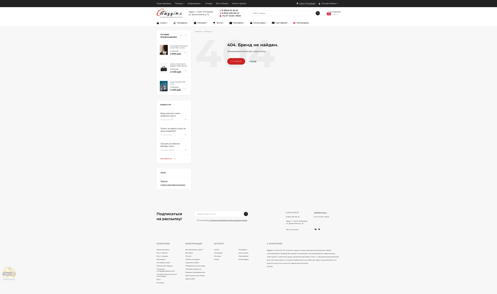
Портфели (242, 250)
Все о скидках (162, 256)
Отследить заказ (163, 263)
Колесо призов (239, 3)
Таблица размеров (193, 269)
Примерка (161, 259)
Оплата (188, 256)
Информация (194, 3)
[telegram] (319, 229)
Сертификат (243, 256)
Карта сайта (190, 279)
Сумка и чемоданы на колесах (172, 185)
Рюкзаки (217, 256)
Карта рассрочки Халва (195, 275)
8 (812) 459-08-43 (292, 217)
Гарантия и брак (192, 263)
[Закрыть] (16, 265)
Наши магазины (163, 3)
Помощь (178, 3)
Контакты (160, 283)
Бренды (208, 31)
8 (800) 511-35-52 (292, 212)
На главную (236, 61)
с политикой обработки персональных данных (228, 220)
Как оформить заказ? (194, 250)
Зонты (216, 259)
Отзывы (208, 3)
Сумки (216, 250)
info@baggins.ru (320, 212)
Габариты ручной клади (195, 266)
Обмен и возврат (192, 259)
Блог (159, 279)
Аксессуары (243, 253)
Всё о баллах (222, 3)
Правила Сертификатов (195, 272)
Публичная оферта (165, 266)
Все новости (166, 159)
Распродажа (243, 259)
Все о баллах (162, 253)
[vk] (315, 229)
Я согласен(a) (222, 220)
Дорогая (163, 181)
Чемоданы (218, 253)
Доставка (189, 253)
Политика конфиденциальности (166, 270)
